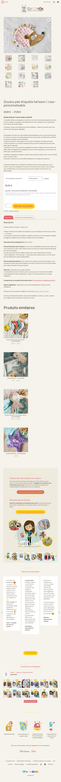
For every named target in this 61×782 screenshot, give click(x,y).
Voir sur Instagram (31, 701)
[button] (48, 19)
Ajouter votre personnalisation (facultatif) (21, 191)
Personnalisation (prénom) (14, 178)
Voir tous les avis (30, 653)
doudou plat (16, 211)
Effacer (46, 178)
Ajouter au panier (23, 206)
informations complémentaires (43, 280)
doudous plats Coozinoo (41, 291)
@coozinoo (13, 674)
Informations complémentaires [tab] (24, 217)
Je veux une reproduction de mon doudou (30, 512)
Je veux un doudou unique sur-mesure (30, 492)
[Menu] (2, 2)
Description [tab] (8, 217)
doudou (11, 211)
